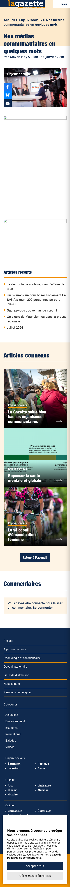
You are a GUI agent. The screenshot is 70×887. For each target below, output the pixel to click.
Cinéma (12, 790)
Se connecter (43, 607)
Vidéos (9, 747)
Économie (11, 727)
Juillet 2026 (15, 327)
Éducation (14, 763)
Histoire (13, 794)
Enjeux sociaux (30, 20)
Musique (43, 790)
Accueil (9, 20)
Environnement (15, 721)
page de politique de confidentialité (34, 856)
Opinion (10, 805)
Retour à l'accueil (35, 557)
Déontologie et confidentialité (22, 658)
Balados (10, 740)
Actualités (11, 714)
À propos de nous (15, 649)
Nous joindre (12, 683)
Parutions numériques (18, 692)
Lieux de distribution (16, 675)
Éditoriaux (44, 810)
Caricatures (15, 810)
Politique (43, 763)
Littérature (44, 785)
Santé (41, 768)
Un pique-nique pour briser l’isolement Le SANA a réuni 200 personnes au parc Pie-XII (36, 299)
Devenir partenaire (15, 666)
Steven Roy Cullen (24, 57)
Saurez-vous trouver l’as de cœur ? (32, 310)
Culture (10, 779)
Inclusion (13, 768)
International (13, 734)
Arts (10, 785)
